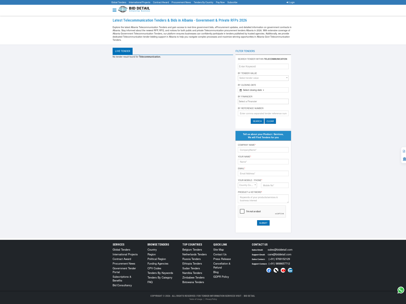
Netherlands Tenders (194, 254)
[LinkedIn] (290, 270)
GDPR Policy (221, 276)
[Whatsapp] (401, 290)
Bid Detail (249, 295)
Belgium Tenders (192, 249)
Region (151, 254)
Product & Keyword (250, 192)
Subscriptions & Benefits (122, 278)
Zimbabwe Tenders (193, 277)
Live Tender (122, 51)
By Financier (245, 96)
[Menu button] (115, 10)
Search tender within (262, 59)
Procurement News (181, 2)
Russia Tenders (191, 259)
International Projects (139, 2)
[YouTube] (283, 270)
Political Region (156, 259)
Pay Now (220, 2)
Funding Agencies (157, 263)
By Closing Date (247, 85)
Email (241, 168)
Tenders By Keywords (160, 273)
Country (152, 249)
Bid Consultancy (122, 285)
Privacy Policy (211, 299)
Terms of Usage (195, 299)
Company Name (247, 144)
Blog (216, 272)
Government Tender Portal (124, 270)
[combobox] (263, 78)
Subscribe (232, 2)
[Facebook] (268, 270)
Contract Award (161, 2)
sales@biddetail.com (280, 249)
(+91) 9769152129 (279, 259)
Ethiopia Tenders (192, 263)
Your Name (244, 156)
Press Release (222, 259)
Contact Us (220, 254)
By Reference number (250, 108)
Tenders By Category (159, 277)
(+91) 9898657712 (279, 263)
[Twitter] (276, 270)
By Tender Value (247, 73)
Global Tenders (118, 2)
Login (292, 2)
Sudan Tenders (191, 268)
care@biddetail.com (279, 254)
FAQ (150, 282)
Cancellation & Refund (221, 265)
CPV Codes (154, 268)
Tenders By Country (203, 2)
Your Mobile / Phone (250, 180)
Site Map (218, 249)
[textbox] (264, 101)
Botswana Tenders (193, 282)
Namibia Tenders (192, 273)
